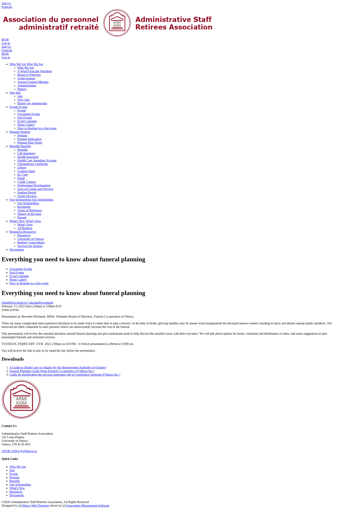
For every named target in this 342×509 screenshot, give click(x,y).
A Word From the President (34, 71)
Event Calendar (27, 121)
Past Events (24, 117)
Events (14, 107)
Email (21, 178)
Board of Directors (29, 74)
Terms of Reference (29, 210)
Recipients (23, 206)
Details (6, 302)
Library (22, 167)
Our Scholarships (21, 199)
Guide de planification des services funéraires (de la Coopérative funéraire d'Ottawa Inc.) (65, 374)
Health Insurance (28, 157)
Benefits (15, 146)
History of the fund (29, 214)
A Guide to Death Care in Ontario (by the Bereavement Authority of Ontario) (58, 367)
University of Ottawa (30, 239)
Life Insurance (26, 153)
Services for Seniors (29, 246)
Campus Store (26, 171)
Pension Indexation (29, 139)
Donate (22, 217)
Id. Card (22, 174)
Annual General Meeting (32, 82)
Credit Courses (26, 181)
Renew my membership (32, 103)
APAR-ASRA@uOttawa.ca (19, 451)
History (22, 89)
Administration (26, 85)
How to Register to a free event (36, 128)
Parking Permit (26, 192)
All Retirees (24, 228)
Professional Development (33, 185)
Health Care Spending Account (36, 160)
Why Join (23, 99)
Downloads (46, 302)
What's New (18, 221)
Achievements (26, 78)
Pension (15, 132)
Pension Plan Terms (29, 142)
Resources (16, 231)
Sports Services (27, 196)
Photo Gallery (26, 124)
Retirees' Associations (31, 242)
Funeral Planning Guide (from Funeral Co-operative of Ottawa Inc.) (52, 371)
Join (12, 92)
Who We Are (18, 64)
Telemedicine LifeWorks (32, 164)
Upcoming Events (28, 114)
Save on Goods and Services (35, 189)
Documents (17, 249)
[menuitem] (18, 466)
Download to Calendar (24, 302)
